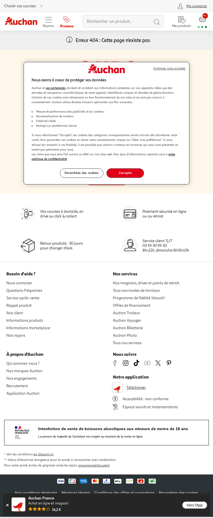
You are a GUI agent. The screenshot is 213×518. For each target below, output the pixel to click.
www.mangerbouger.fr (94, 465)
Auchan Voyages (127, 320)
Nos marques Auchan (24, 371)
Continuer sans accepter (169, 68)
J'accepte (125, 173)
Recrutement (17, 386)
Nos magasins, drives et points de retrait (146, 283)
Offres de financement (131, 305)
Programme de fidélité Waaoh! (139, 298)
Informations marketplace (28, 328)
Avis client (14, 313)
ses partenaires (55, 88)
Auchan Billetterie (128, 328)
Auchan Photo (125, 335)
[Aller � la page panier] (202, 21)
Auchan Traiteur (126, 313)
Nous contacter (19, 283)
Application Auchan (23, 393)
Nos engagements (21, 378)
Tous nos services (127, 343)
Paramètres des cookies (82, 173)
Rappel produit (19, 305)
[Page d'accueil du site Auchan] (21, 21)
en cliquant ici (44, 454)
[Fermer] (7, 505)
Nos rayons (15, 335)
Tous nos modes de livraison (136, 290)
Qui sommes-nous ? (23, 363)
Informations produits (24, 320)
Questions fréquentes (24, 290)
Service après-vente (22, 298)
